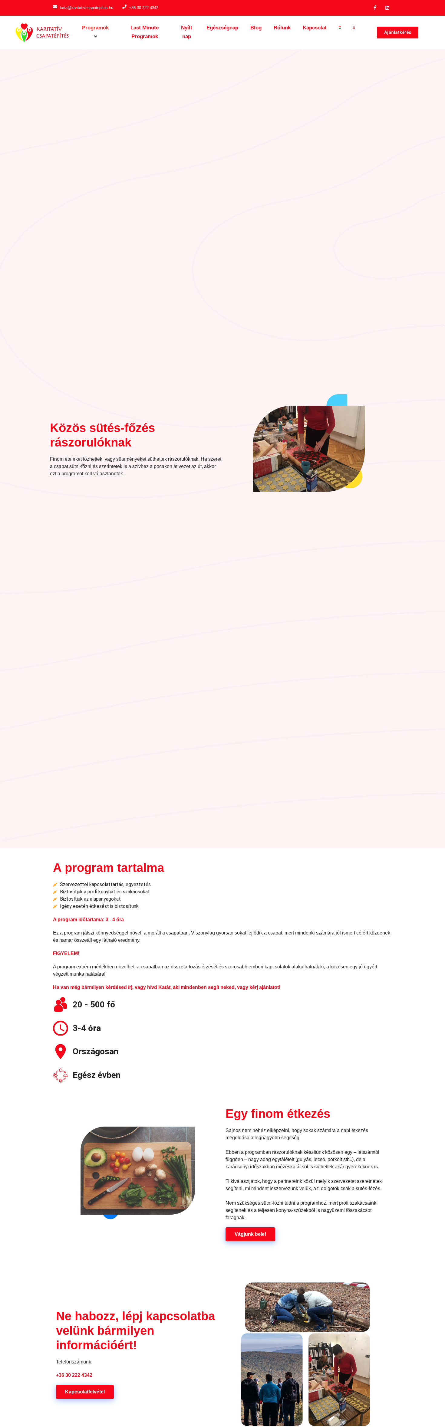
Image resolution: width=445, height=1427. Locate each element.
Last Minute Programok (144, 32)
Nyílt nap (186, 32)
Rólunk (282, 28)
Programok (95, 28)
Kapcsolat (315, 28)
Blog (256, 28)
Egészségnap (222, 28)
